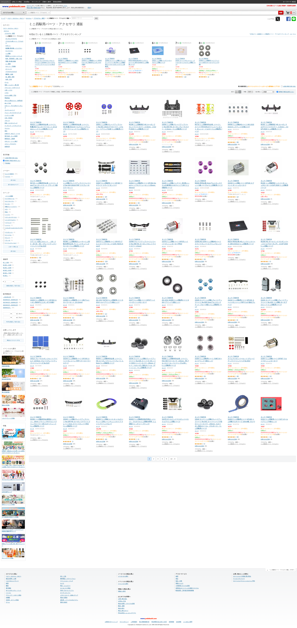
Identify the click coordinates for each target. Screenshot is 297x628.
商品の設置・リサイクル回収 (126, 603)
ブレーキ (7, 240)
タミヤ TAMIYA (9, 174)
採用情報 (171, 621)
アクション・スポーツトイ (12, 87)
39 (106, 196)
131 (106, 261)
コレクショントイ (10, 110)
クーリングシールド (11, 243)
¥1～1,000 (6, 262)
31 (204, 259)
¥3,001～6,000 (7, 270)
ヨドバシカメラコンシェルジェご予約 (244, 581)
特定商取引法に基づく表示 (159, 621)
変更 (89, 7)
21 (73, 317)
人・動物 (8, 63)
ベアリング (8, 222)
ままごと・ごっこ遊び (11, 141)
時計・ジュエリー (65, 585)
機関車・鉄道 (9, 74)
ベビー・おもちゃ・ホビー (10, 28)
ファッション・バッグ (66, 581)
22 (171, 259)
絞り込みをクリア (13, 184)
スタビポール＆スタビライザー (14, 228)
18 (106, 439)
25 (73, 378)
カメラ (62, 583)
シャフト (7, 214)
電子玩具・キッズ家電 (11, 136)
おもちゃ (6, 31)
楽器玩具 (7, 146)
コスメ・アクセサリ (10, 144)
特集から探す (122, 591)
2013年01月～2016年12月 (10, 299)
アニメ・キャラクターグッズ (13, 112)
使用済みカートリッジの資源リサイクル (187, 588)
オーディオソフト (65, 592)
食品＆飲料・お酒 (11, 578)
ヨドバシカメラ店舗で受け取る (242, 576)
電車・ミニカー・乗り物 (12, 85)
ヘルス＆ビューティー (12, 581)
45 (40, 257)
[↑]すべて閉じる (13, 246)
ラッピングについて (239, 578)
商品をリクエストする (13, 340)
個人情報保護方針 (144, 621)
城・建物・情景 (9, 76)
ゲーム (6, 82)
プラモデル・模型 (10, 33)
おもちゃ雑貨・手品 (10, 95)
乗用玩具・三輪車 (10, 138)
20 (204, 376)
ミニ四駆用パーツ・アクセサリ (39, 142)
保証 (177, 578)
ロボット (8, 45)
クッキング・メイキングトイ (13, 125)
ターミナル (8, 235)
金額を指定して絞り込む (13, 285)
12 (237, 196)
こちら (65, 5)
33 (91, 76)
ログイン (29, 5)
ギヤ (6, 209)
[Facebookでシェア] (288, 20)
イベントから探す (123, 583)
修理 (177, 576)
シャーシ (7, 225)
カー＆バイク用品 (65, 588)
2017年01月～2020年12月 (10, 302)
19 (185, 76)
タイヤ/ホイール (9, 198)
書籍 (7, 585)
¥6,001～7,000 (7, 273)
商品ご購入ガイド (123, 610)
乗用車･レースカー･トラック (13, 56)
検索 (96, 18)
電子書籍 (8, 588)
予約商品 (7, 163)
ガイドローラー (9, 201)
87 (138, 203)
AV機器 (8, 597)
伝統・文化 (8, 79)
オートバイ (8, 69)
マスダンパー (9, 232)
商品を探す (121, 608)
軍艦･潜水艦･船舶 (10, 61)
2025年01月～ (7, 307)
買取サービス (179, 583)
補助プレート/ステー (11, 206)
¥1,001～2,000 (7, 265)
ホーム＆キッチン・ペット (13, 590)
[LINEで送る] (294, 20)
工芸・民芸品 (8, 118)
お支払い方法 (122, 601)
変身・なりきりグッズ (11, 123)
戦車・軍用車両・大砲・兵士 (13, 58)
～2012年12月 (7, 297)
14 (44, 78)
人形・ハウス (8, 90)
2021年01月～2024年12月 (10, 305)
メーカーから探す (123, 576)
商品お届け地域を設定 (34, 7)
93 (237, 437)
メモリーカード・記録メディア (69, 595)
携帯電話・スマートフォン (68, 578)
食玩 (6, 131)
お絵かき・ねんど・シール (12, 133)
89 (68, 76)
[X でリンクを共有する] (278, 20)
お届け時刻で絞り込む (289, 86)
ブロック (7, 120)
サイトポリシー (124, 621)
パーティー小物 (9, 115)
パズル (6, 92)
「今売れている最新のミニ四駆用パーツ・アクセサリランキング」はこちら (272, 34)
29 (73, 203)
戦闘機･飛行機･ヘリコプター (13, 48)
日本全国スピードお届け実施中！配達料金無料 (281, 5)
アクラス (7, 176)
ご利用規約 (134, 621)
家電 (7, 583)
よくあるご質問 (187, 621)
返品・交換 (179, 581)
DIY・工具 (63, 576)
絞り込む (13, 180)
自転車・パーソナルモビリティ (69, 600)
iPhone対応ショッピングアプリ (127, 613)
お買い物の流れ (122, 598)
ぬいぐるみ (8, 103)
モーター (7, 204)
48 (237, 376)
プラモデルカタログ (11, 71)
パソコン (8, 592)
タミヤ (32, 131)
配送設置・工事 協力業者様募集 (185, 590)
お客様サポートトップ (111, 621)
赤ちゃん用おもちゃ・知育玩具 (14, 100)
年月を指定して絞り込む (13, 321)
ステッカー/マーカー (11, 217)
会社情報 (178, 621)
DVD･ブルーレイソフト (67, 590)
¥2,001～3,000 (7, 267)
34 (138, 261)
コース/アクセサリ (10, 220)
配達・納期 (121, 606)
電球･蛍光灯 (63, 602)
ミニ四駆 (8, 53)
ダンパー (7, 237)
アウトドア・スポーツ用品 (13, 595)
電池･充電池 (63, 597)
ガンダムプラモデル (11, 38)
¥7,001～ (5, 275)
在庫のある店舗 (133, 144)
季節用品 (7, 98)
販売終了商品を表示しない (286, 91)
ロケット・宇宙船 (10, 66)
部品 (6, 212)
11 (106, 313)
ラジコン (7, 128)
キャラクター (9, 51)
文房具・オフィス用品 (12, 600)
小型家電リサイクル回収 (183, 585)
